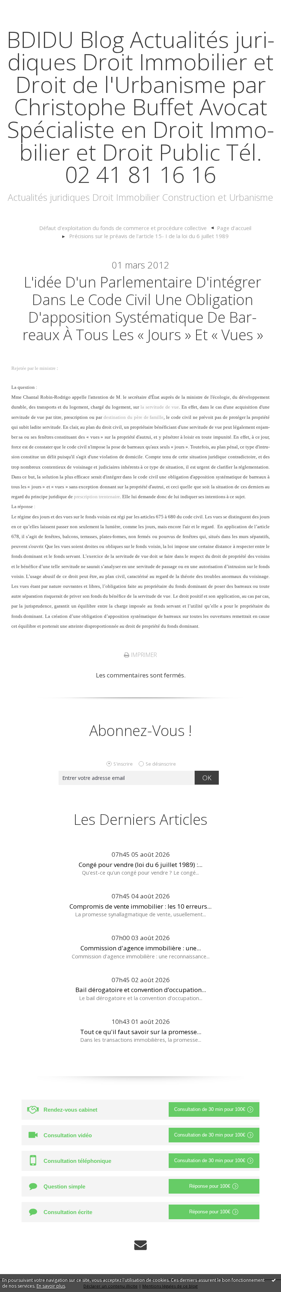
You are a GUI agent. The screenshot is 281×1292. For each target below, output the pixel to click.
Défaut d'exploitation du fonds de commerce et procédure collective (123, 228)
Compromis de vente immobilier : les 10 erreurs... (140, 906)
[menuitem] (127, 228)
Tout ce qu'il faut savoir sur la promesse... (140, 1032)
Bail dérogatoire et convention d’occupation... (140, 989)
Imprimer (143, 655)
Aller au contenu (28, 7)
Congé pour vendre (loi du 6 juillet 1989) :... (140, 864)
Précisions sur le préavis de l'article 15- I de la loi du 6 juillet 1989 (149, 236)
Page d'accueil (234, 228)
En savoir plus (51, 1286)
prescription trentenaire (97, 496)
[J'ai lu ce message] (274, 1280)
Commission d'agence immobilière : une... (140, 948)
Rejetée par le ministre (33, 368)
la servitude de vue (159, 407)
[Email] (140, 1244)
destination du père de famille (134, 417)
